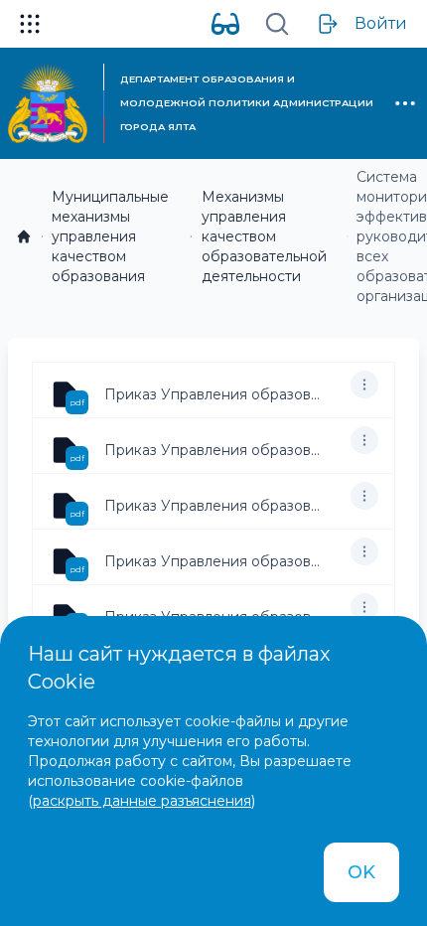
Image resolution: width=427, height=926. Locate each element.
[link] (24, 236)
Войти (381, 23)
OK (361, 872)
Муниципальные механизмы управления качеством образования (110, 236)
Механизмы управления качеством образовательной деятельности (264, 236)
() (141, 801)
